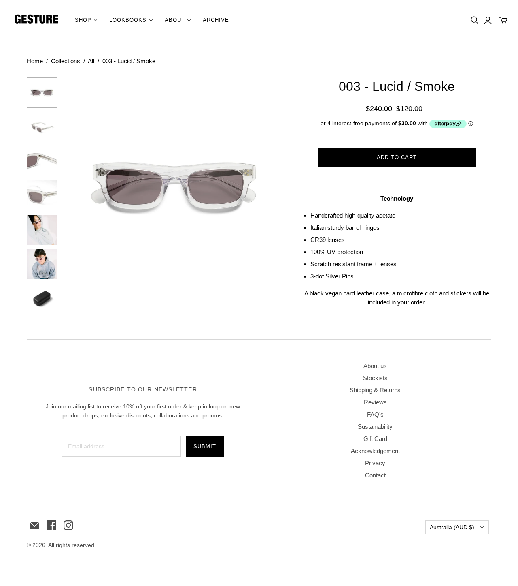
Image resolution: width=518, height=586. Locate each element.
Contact (375, 475)
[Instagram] (68, 525)
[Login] (488, 20)
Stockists (375, 377)
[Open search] (475, 20)
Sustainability (375, 426)
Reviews (375, 402)
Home (35, 61)
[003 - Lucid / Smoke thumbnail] (42, 92)
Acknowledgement (375, 450)
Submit (204, 446)
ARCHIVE (216, 20)
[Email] (34, 525)
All (91, 61)
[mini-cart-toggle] (503, 20)
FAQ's (375, 414)
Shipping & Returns (375, 390)
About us (375, 365)
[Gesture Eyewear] (36, 20)
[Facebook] (51, 525)
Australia (452, 527)
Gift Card (375, 438)
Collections (65, 61)
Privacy (375, 463)
